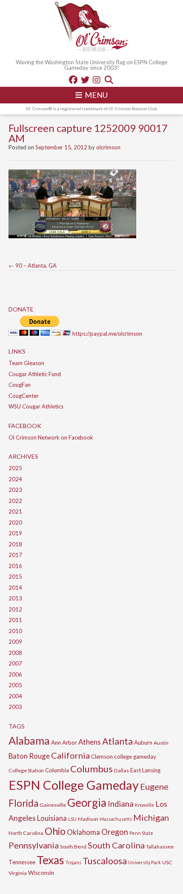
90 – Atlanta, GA (33, 265)
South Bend (73, 846)
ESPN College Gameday (74, 784)
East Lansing (145, 770)
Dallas (121, 770)
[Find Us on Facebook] (73, 79)
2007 (15, 663)
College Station (26, 770)
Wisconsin (41, 872)
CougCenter (24, 395)
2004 (15, 696)
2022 (15, 500)
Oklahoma (83, 832)
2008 (15, 652)
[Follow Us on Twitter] (85, 79)
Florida (23, 803)
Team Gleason (26, 363)
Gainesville (53, 805)
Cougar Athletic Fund (35, 374)
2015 (15, 576)
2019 (15, 533)
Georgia (86, 802)
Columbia (57, 770)
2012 (15, 609)
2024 (15, 479)
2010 (15, 631)
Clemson (102, 756)
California (70, 755)
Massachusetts (116, 819)
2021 (15, 511)
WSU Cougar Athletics (36, 406)
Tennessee (22, 862)
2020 (15, 522)
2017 (15, 554)
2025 (15, 468)
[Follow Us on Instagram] (96, 79)
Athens (89, 741)
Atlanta (117, 741)
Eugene (154, 786)
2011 (15, 620)
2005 (15, 685)
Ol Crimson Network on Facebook (51, 437)
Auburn (143, 742)
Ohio (55, 831)
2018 (15, 544)
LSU (72, 819)
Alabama (29, 740)
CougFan (20, 384)
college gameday (135, 756)
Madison (88, 819)
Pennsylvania (34, 845)
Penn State (141, 833)
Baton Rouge (29, 755)
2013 (15, 598)
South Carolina (116, 845)
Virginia (18, 873)
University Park (144, 862)
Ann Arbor (64, 742)
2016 (15, 566)
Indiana (121, 803)
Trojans (73, 862)
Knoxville (144, 805)
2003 (15, 706)
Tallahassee (160, 846)
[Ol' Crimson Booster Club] (91, 27)
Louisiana (52, 818)
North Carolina (26, 833)
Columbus (91, 768)
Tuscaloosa (105, 860)
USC (167, 862)
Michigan (151, 817)
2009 (15, 641)
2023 (15, 489)
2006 (15, 674)
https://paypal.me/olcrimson (107, 333)
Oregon (114, 832)
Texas (50, 860)
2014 (15, 587)
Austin (161, 743)
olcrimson (108, 147)
